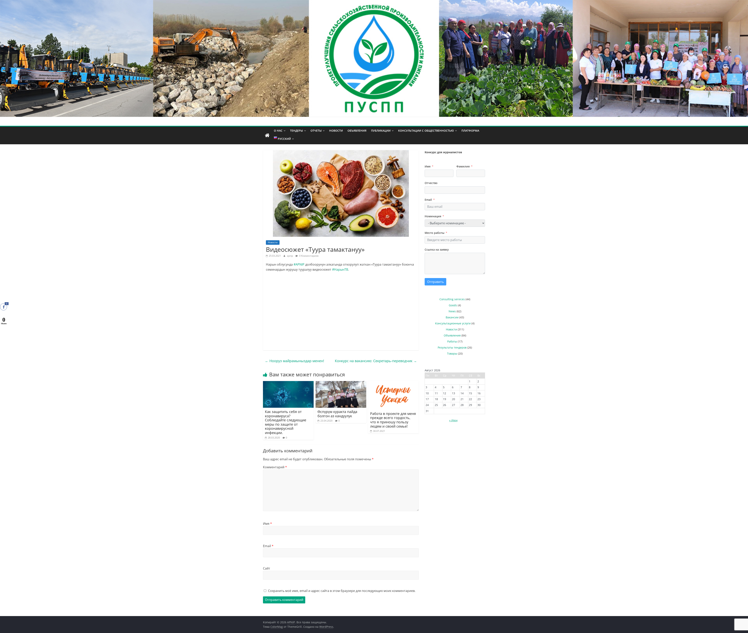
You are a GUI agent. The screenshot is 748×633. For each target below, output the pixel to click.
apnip (290, 255)
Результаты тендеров (452, 347)
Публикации (381, 130)
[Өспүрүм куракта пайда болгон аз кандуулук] (341, 383)
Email (268, 546)
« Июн (453, 420)
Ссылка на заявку (437, 249)
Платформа (470, 130)
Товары (452, 353)
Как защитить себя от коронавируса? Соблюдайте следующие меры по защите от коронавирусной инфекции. (285, 422)
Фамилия (463, 166)
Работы (452, 341)
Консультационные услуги (453, 323)
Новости (336, 130)
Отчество (431, 183)
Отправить (435, 282)
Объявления (357, 130)
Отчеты (316, 130)
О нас (278, 130)
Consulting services (452, 299)
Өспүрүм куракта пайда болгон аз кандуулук (337, 413)
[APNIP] (374, 2)
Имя (267, 523)
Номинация (433, 216)
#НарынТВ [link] (340, 269)
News (452, 311)
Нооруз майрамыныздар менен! (294, 360)
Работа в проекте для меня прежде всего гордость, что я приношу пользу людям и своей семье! (393, 420)
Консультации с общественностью (426, 130)
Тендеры (296, 130)
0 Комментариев (308, 255)
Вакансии (452, 317)
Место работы (434, 233)
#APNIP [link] (299, 264)
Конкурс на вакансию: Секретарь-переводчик (376, 360)
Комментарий (275, 467)
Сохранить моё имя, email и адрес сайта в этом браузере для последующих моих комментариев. (341, 591)
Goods (453, 305)
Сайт (266, 568)
